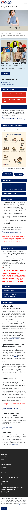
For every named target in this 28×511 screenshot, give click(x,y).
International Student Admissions (12, 107)
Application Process (7, 174)
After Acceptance (8, 302)
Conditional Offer (9, 290)
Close (4, 508)
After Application (7, 199)
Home (1, 6)
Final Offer (7, 286)
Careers (2, 459)
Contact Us (3, 462)
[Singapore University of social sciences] (9, 2)
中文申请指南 (19, 174)
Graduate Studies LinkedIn (8, 84)
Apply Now (5, 73)
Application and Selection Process (12, 125)
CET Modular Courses (3, 35)
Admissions (6, 6)
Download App (7, 427)
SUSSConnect (16, 337)
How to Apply (14, 6)
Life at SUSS (3, 472)
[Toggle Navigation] (25, 2)
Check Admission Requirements (13, 185)
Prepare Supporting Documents (13, 189)
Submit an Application (10, 193)
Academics (3, 467)
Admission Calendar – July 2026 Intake (12, 94)
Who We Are (4, 456)
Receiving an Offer (8, 248)
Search (21, 2)
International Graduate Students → (13, 118)
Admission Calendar (8, 89)
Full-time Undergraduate (10, 34)
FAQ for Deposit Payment (10, 408)
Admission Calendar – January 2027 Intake (13, 100)
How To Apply (7, 180)
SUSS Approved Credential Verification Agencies (11, 295)
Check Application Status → (11, 232)
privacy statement (15, 504)
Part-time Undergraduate (20, 34)
